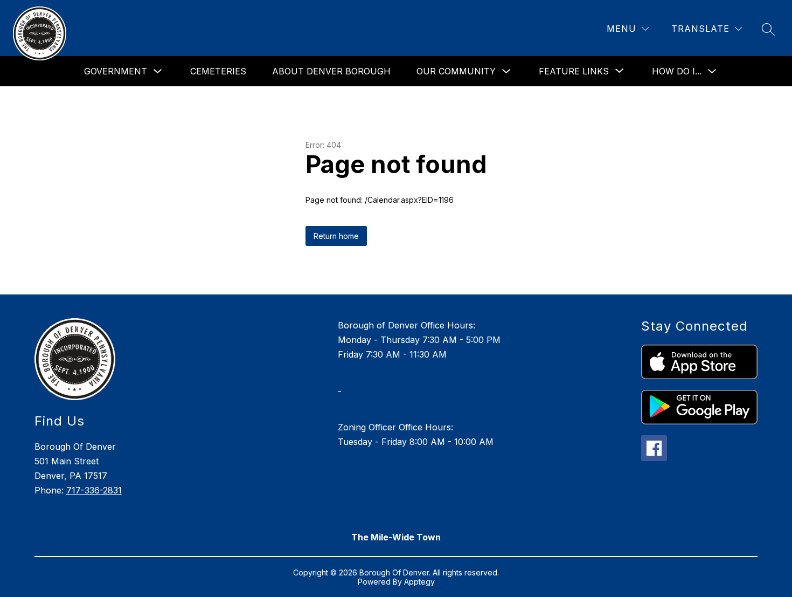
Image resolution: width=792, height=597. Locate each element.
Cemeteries (218, 71)
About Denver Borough (331, 71)
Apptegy (419, 581)
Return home (336, 236)
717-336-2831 (94, 490)
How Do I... (676, 71)
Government (115, 71)
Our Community (456, 71)
